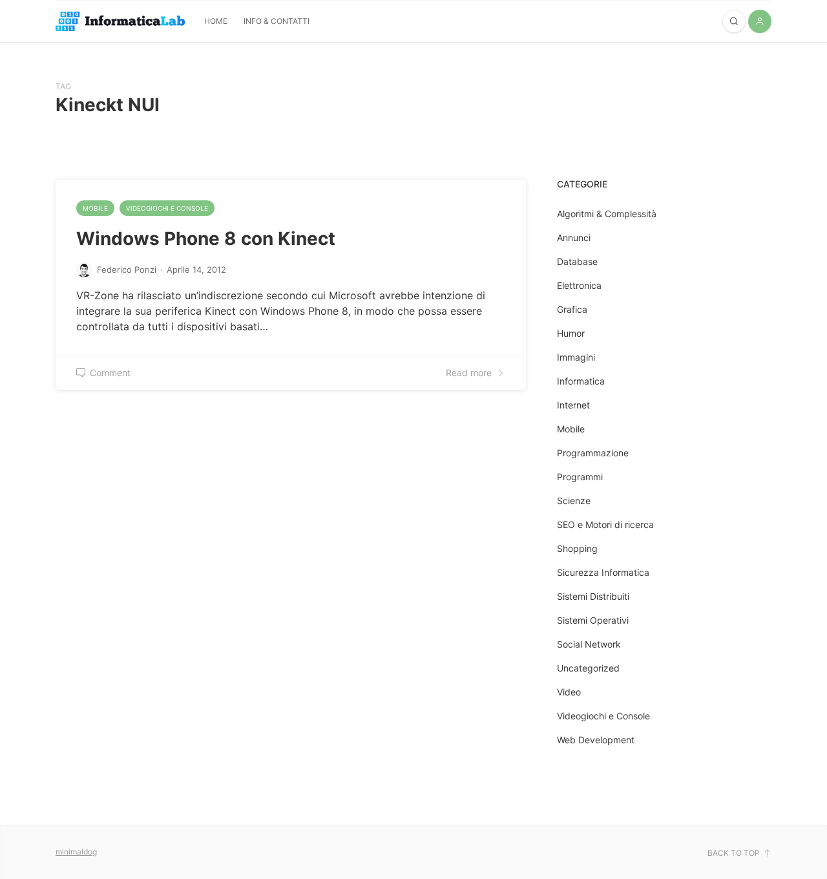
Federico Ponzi (126, 269)
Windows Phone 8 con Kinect (205, 238)
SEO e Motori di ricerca (605, 524)
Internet (573, 404)
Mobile (95, 208)
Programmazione (593, 452)
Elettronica (579, 285)
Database (577, 261)
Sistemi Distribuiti (593, 596)
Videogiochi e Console (167, 208)
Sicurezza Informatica (603, 572)
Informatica (581, 381)
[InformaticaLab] (120, 22)
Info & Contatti (276, 21)
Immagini (576, 357)
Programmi (580, 476)
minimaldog (76, 851)
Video (569, 691)
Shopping (577, 548)
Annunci (574, 237)
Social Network (589, 644)
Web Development (595, 739)
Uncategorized (588, 667)
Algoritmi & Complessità (606, 213)
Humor (571, 333)
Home (215, 21)
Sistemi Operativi (593, 620)
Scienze (574, 500)
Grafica (572, 309)
